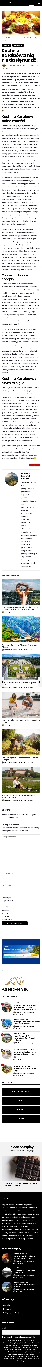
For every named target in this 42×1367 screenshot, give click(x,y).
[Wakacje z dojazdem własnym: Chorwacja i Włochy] (21, 629)
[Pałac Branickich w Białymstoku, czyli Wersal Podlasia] (21, 667)
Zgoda (13, 1364)
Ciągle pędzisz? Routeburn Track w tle (24, 1271)
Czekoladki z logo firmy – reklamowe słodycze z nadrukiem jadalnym (21, 1184)
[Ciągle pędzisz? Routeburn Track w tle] (7, 1272)
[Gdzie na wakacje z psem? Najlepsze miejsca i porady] (21, 704)
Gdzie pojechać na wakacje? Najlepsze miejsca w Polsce (18, 796)
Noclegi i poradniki (20, 1049)
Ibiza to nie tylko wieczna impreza (24, 1286)
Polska (22, 1002)
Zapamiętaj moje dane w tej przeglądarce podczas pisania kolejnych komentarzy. (7, 908)
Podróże (6, 45)
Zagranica (18, 45)
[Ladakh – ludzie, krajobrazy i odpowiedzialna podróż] (7, 1258)
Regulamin (7, 1309)
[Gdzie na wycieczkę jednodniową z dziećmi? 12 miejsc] (21, 742)
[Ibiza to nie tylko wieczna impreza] (7, 1287)
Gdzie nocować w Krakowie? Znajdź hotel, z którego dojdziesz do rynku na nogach (20, 608)
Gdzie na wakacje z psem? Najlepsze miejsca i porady (21, 721)
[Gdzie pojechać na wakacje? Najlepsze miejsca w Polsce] (21, 780)
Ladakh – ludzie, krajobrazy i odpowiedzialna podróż (25, 1257)
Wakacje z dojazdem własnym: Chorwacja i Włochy (20, 646)
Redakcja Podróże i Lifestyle (16, 65)
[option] (21, 1171)
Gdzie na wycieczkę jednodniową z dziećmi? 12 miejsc (20, 759)
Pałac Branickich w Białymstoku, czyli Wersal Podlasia (20, 683)
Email (4, 1328)
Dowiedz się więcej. (24, 1364)
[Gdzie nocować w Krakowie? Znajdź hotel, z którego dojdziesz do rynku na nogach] (21, 592)
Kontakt (6, 1305)
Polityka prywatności (11, 1313)
